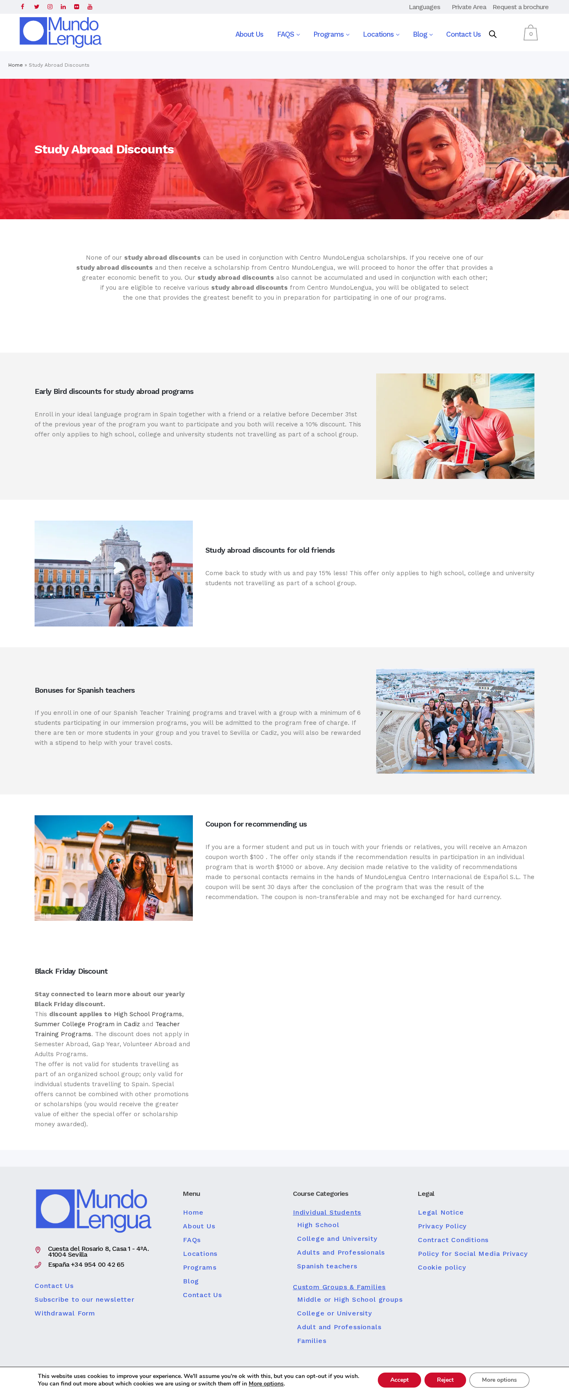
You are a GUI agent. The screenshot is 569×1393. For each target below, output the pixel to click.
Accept (399, 1380)
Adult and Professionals (339, 1327)
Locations (379, 34)
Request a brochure (520, 7)
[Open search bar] (493, 34)
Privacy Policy (442, 1226)
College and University (337, 1238)
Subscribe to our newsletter (85, 1299)
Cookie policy (442, 1267)
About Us (249, 34)
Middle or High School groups (349, 1299)
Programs (329, 34)
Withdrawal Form (65, 1313)
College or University (334, 1313)
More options (266, 1384)
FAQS (286, 34)
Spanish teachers (327, 1266)
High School (318, 1225)
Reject (445, 1380)
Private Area (469, 7)
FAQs (192, 1240)
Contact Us (463, 34)
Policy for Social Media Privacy (473, 1253)
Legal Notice (441, 1212)
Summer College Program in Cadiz (87, 1024)
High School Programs (148, 1014)
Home (15, 65)
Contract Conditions (453, 1240)
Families (311, 1341)
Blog (421, 34)
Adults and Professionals (341, 1252)
